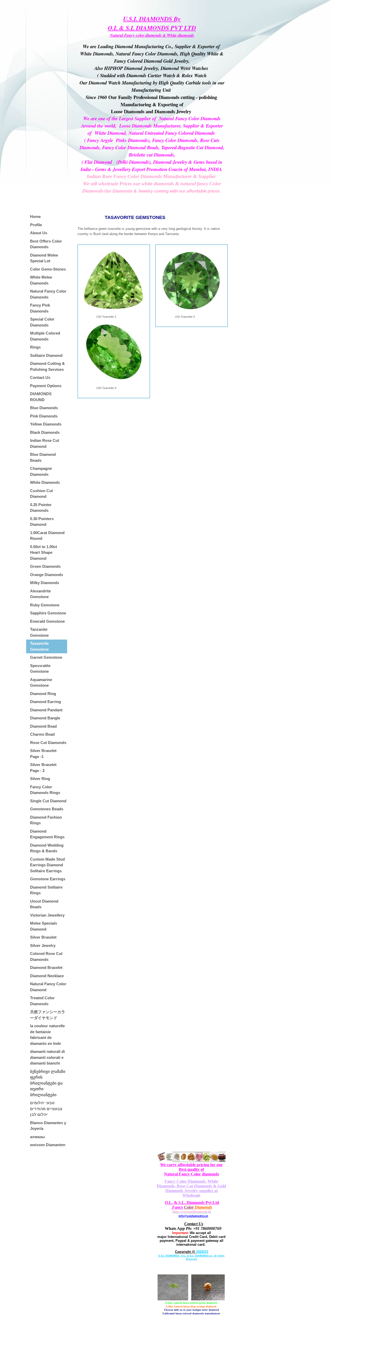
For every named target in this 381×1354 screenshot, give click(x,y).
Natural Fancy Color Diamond (48, 987)
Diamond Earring (45, 701)
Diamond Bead (43, 726)
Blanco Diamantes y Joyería (48, 1126)
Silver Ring (40, 778)
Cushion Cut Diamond (41, 493)
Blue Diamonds (44, 408)
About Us (38, 233)
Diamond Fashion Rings (46, 820)
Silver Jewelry (42, 945)
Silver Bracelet (43, 937)
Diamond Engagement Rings (47, 834)
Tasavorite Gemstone (39, 646)
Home (35, 216)
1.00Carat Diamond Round (47, 535)
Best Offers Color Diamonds (46, 244)
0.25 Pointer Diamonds (41, 507)
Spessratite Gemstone (40, 668)
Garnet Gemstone (46, 657)
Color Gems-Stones (48, 269)
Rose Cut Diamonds (48, 742)
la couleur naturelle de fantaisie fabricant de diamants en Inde (47, 1035)
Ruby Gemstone (44, 605)
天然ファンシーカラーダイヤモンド (47, 1015)
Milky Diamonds (44, 582)
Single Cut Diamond (48, 801)
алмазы (37, 1137)
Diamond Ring (43, 693)
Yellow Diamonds (45, 424)
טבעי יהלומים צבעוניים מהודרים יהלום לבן (46, 1109)
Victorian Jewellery (47, 915)
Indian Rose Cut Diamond (44, 443)
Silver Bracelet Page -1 (43, 753)
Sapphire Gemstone (48, 613)
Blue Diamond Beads (43, 457)
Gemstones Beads (46, 809)
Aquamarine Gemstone (41, 682)
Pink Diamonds (44, 416)
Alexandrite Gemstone (40, 594)
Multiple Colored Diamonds (45, 336)
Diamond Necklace (47, 976)
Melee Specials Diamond (43, 926)
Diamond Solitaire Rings (46, 890)
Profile (36, 225)
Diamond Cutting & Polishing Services (47, 366)
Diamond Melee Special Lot (44, 258)
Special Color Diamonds (42, 322)
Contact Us (40, 377)
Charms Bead (42, 734)
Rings (35, 347)
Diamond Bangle (45, 718)
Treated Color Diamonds (42, 1001)
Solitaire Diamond (46, 355)
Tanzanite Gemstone (39, 632)
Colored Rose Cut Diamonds (46, 956)
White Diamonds (45, 482)
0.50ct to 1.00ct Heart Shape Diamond (43, 552)
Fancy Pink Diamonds (40, 308)
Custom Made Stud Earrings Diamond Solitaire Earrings (47, 865)
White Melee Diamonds (41, 280)
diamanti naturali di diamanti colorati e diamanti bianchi (47, 1057)
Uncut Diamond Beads (44, 904)
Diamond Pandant (46, 710)
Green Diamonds (45, 566)
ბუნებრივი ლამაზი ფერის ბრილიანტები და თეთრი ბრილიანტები (47, 1083)
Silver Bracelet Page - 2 (43, 767)
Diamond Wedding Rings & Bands (47, 848)
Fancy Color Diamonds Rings (45, 790)
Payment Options (45, 386)
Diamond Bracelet (46, 967)
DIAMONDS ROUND (41, 397)
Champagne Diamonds (41, 471)
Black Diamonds (45, 432)
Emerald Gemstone (47, 621)
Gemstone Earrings (47, 879)
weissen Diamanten (47, 1145)
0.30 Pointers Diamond (42, 521)
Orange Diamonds (46, 574)
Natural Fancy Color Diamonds (48, 294)
